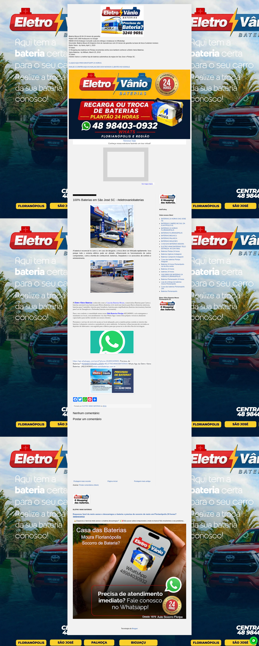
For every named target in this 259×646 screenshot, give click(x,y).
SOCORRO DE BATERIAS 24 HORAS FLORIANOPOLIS (172, 275)
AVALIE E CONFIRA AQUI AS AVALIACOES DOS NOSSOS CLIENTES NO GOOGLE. (99, 67)
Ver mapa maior (147, 184)
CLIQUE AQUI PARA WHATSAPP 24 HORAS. (85, 63)
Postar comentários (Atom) (89, 485)
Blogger (135, 629)
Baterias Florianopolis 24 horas (172, 279)
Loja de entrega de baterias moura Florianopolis (171, 283)
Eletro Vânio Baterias (83, 303)
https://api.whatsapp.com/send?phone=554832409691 (96, 361)
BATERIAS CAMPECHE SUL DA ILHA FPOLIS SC (173, 224)
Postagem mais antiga (142, 481)
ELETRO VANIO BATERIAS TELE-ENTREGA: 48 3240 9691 (173, 247)
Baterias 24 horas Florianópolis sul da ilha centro (172, 265)
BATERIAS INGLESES (169, 241)
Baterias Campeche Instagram (172, 257)
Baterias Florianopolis (169, 291)
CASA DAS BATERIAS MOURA (172, 244)
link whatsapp (254, 641)
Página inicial (112, 481)
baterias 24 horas (167, 272)
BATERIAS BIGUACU (169, 236)
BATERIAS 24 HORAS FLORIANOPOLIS (169, 229)
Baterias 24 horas (167, 269)
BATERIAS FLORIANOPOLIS (171, 233)
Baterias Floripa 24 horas (170, 251)
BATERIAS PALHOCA (169, 238)
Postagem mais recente (82, 481)
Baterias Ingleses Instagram (171, 254)
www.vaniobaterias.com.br (104, 366)
